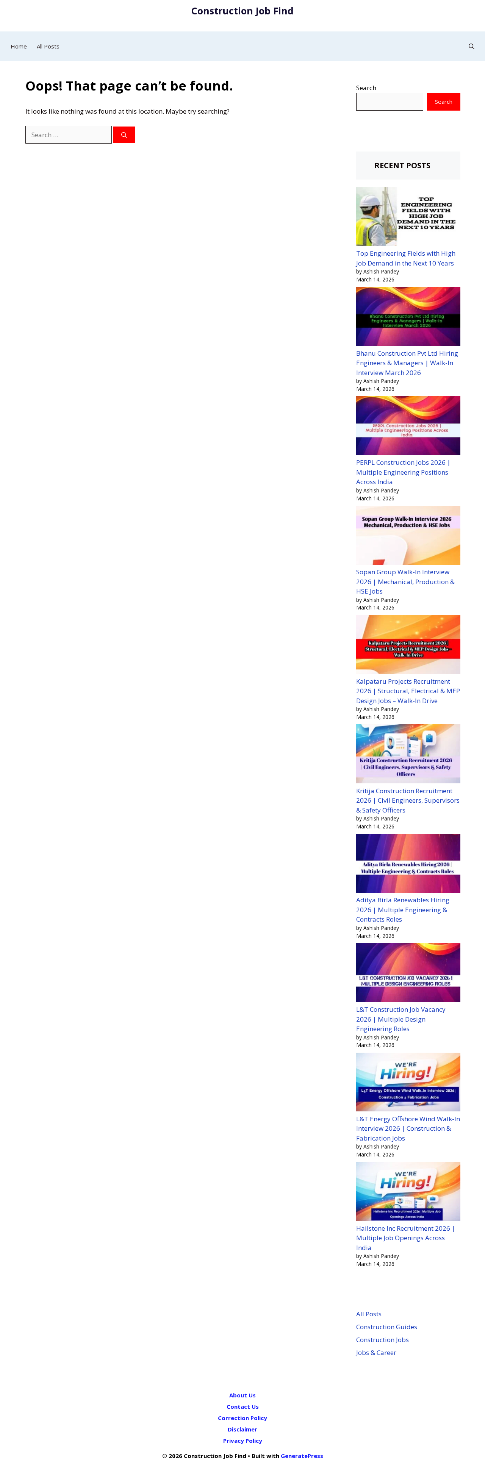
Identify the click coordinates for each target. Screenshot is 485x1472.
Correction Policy (242, 1418)
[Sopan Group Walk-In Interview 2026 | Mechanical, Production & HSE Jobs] (408, 536)
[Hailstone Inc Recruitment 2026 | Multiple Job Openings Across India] (408, 1192)
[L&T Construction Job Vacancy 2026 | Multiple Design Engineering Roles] (408, 974)
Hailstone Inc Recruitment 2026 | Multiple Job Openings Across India (405, 1238)
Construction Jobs (382, 1339)
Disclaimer (242, 1429)
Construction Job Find (242, 10)
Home (19, 46)
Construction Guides (386, 1326)
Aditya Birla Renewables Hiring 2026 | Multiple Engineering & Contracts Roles (402, 909)
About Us (242, 1395)
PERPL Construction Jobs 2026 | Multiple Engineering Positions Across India (403, 472)
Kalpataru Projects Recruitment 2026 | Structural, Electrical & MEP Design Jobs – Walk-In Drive (408, 691)
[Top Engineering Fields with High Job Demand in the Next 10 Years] (408, 217)
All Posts (48, 46)
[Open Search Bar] (471, 46)
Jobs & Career (376, 1352)
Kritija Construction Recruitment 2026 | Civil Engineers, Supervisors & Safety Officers (408, 800)
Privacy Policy (242, 1440)
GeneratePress (302, 1455)
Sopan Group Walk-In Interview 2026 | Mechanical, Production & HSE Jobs (405, 581)
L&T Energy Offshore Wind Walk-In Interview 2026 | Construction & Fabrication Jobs (408, 1128)
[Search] (124, 135)
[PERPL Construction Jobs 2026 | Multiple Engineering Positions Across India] (408, 427)
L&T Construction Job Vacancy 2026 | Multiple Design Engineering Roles (401, 1019)
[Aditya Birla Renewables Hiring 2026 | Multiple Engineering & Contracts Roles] (408, 864)
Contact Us (243, 1406)
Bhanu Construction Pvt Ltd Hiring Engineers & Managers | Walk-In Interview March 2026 (407, 363)
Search (366, 87)
